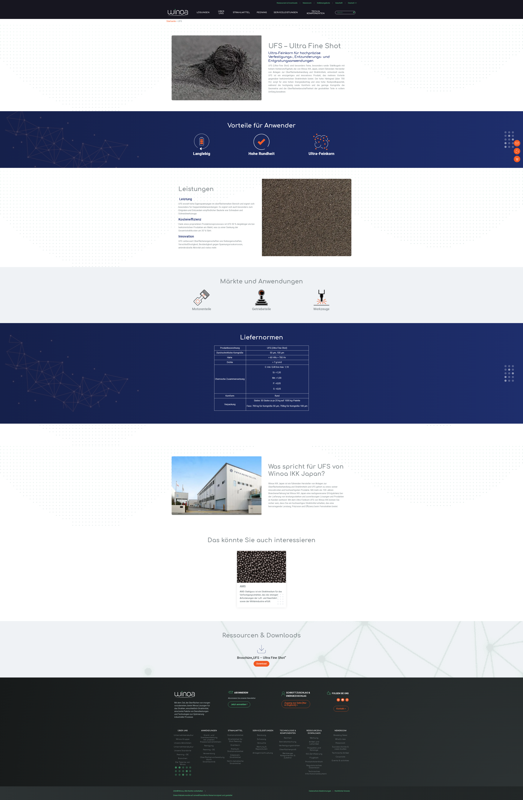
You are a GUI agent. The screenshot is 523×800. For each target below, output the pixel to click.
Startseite (171, 21)
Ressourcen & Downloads (287, 3)
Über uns (221, 12)
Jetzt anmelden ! (239, 704)
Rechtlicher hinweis (342, 791)
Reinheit (288, 738)
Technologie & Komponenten (288, 732)
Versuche (261, 743)
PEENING (262, 12)
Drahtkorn (235, 745)
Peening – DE (183, 755)
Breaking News (340, 735)
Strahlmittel (241, 12)
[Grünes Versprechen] (517, 151)
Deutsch (351, 3)
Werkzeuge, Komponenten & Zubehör (287, 755)
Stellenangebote (323, 3)
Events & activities (340, 761)
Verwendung (209, 753)
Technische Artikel (340, 753)
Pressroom (340, 743)
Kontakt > (341, 708)
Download (261, 663)
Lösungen (203, 12)
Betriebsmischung (287, 742)
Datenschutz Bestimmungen (320, 791)
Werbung (314, 738)
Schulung (261, 739)
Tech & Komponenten (316, 12)
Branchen (182, 758)
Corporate (340, 757)
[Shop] (517, 159)
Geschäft (339, 3)
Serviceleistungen (286, 12)
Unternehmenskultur (184, 735)
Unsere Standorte (182, 751)
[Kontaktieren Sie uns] (517, 143)
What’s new (340, 739)
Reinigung (209, 746)
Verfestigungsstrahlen (289, 746)
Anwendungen (209, 731)
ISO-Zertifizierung (314, 754)
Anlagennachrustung (263, 753)
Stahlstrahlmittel (235, 735)
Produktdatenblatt (314, 762)
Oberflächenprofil (287, 750)
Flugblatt (314, 758)
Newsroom (307, 3)
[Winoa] (178, 12)
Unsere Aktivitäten (182, 743)
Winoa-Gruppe (182, 739)
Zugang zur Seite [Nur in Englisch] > (295, 704)
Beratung (261, 735)
